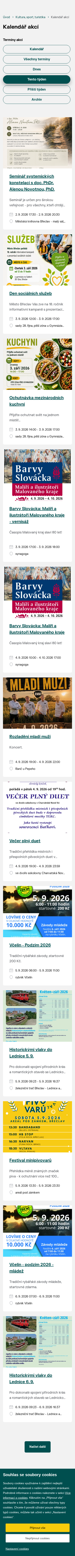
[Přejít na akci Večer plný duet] (37, 807)
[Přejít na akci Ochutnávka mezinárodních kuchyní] (37, 364)
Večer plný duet (24, 840)
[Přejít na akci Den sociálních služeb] (37, 260)
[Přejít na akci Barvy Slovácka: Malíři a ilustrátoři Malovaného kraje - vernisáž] (37, 475)
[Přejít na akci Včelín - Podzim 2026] (37, 911)
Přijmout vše (37, 1527)
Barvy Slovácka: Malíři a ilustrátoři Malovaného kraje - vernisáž (37, 515)
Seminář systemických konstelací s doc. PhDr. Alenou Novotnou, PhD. (32, 183)
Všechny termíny (37, 59)
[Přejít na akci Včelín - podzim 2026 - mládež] (37, 1231)
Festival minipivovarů (30, 1160)
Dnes (37, 69)
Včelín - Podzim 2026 (30, 945)
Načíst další (37, 1447)
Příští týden (37, 90)
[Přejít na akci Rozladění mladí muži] (37, 703)
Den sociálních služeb (30, 293)
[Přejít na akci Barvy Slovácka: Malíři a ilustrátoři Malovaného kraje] (37, 592)
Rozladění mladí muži (30, 736)
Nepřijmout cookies (37, 1538)
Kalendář (37, 49)
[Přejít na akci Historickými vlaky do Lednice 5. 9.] (37, 1016)
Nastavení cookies (17, 1548)
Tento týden (36, 79)
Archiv (37, 100)
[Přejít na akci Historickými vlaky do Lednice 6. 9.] (37, 1341)
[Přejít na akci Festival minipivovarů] (37, 1126)
